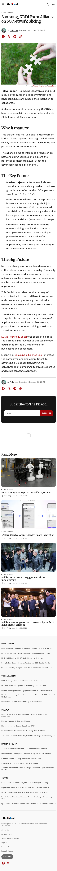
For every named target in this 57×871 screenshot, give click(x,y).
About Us (5, 830)
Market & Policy (9, 744)
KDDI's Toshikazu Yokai (14, 336)
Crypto (4, 778)
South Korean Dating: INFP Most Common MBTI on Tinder (26, 653)
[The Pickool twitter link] (8, 863)
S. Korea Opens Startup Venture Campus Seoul (21, 759)
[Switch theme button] (53, 4)
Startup (5, 710)
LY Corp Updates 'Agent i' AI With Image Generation (23, 686)
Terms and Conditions (10, 838)
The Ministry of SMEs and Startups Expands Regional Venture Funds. (27, 769)
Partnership (6, 847)
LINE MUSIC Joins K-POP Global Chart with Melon (22, 658)
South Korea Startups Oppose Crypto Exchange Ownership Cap (26, 798)
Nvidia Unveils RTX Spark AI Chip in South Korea (21, 702)
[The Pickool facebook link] (3, 863)
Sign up (4, 843)
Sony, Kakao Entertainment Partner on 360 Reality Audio (25, 663)
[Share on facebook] (3, 36)
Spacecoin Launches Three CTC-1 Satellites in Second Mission (28, 804)
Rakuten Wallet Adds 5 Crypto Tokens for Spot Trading (24, 783)
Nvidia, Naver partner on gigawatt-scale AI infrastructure (26, 691)
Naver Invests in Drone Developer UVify (18, 726)
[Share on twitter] (9, 36)
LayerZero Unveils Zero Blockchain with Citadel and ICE (25, 788)
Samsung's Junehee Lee (28, 355)
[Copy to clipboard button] (20, 36)
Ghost (41, 824)
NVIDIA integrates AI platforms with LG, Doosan (21, 681)
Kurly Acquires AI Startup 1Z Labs (15, 721)
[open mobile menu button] (3, 4)
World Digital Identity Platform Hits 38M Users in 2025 (24, 792)
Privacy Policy (6, 834)
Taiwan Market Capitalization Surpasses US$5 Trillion (24, 749)
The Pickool (6, 826)
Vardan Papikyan (40, 86)
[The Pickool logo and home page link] (12, 4)
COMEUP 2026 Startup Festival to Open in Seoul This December (24, 715)
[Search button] (47, 4)
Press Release (7, 851)
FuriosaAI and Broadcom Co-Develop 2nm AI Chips (23, 731)
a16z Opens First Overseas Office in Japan (19, 763)
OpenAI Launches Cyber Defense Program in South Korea (26, 754)
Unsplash (52, 86)
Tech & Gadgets (9, 13)
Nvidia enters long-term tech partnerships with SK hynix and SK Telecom (28, 696)
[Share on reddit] (15, 36)
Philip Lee (14, 30)
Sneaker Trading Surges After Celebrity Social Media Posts (26, 668)
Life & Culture (7, 643)
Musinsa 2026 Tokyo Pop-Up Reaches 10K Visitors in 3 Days (26, 648)
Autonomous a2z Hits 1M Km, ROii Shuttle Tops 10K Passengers (28, 736)
